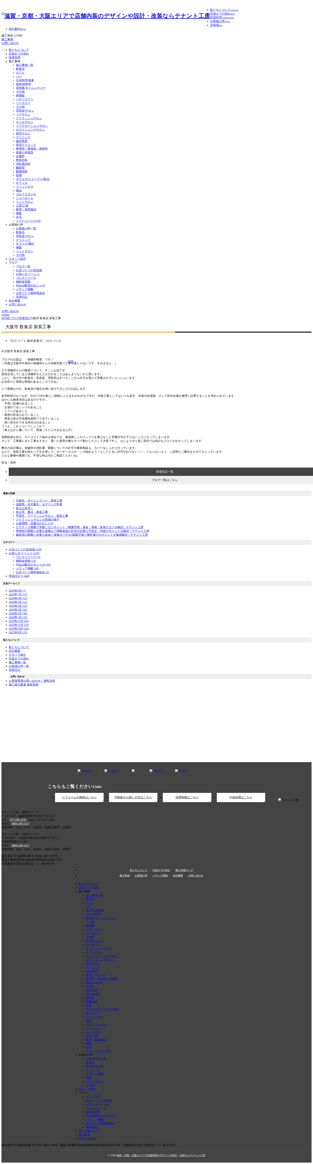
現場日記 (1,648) (19, 576)
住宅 (19, 217)
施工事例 (125, 875)
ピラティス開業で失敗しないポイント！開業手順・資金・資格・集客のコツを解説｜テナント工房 (79, 527)
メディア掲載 (24, 289)
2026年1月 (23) (18, 617)
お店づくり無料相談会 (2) (32, 572)
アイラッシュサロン (29, 118)
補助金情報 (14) (26, 560)
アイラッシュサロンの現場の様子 (37, 519)
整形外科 (22, 160)
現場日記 (22, 296)
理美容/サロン (25, 110)
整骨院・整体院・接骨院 (32, 148)
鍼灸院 (20, 167)
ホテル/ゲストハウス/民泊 (32, 179)
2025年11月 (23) (19, 624)
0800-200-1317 (20, 823)
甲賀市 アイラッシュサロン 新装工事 (42, 515)
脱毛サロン (23, 133)
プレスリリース (26, 277)
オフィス (22, 182)
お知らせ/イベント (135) (24, 553)
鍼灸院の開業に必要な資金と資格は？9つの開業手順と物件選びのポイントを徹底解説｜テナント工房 (82, 534)
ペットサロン (24, 201)
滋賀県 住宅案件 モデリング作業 (39, 504)
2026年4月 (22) (18, 605)
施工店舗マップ (184, 870)
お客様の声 (141, 875)
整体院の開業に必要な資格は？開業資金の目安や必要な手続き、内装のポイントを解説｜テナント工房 (82, 531)
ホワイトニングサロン (30, 129)
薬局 (19, 175)
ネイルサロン (24, 122)
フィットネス (24, 186)
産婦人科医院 (24, 152)
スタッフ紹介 (17, 258)
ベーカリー (23, 103)
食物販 (20, 95)
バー (19, 76)
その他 (20, 91)
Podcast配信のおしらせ (30, 285)
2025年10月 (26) (19, 628)
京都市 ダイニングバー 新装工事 (39, 500)
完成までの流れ (19, 53)
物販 (19, 213)
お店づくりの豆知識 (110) (25, 549)
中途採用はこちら (241, 797)
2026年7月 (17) (18, 594)
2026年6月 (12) (18, 598)
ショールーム (24, 198)
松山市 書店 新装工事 (32, 512)
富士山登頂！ (24, 508)
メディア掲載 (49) (27, 568)
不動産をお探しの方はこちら (133, 797)
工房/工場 (22, 205)
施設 (19, 190)
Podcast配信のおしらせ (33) (33, 564)
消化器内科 (23, 163)
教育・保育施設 (26, 209)
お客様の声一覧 (26, 228)
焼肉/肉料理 (23, 84)
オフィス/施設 (25, 243)
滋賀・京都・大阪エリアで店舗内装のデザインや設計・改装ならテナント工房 (160, 1155)
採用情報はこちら (187, 797)
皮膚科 (20, 156)
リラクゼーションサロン (32, 125)
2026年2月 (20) (18, 613)
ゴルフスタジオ (26, 194)
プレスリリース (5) (28, 557)
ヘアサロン (23, 114)
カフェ (20, 72)
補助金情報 (23, 281)
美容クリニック (26, 144)
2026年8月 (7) (17, 590)
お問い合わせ (17, 304)
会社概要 (14, 300)
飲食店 (20, 68)
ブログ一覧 (23, 266)
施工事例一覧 (24, 65)
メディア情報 (160, 875)
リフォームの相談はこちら (79, 797)
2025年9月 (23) (18, 632)
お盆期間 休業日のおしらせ (35, 523)
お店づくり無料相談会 (30, 293)
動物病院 (22, 171)
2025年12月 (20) (19, 621)
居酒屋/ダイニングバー (31, 87)
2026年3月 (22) (18, 609)
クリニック (23, 137)
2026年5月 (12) (18, 602)
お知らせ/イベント (28, 274)
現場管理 (14, 57)
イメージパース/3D (28, 220)
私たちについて (19, 49)
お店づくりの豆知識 (29, 270)
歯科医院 (22, 141)
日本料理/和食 (25, 80)
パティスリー (24, 99)
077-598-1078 (18, 819)
